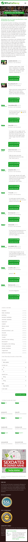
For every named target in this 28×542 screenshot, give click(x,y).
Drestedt (14, 332)
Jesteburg (14, 315)
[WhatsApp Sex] (10, 3)
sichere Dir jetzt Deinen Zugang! (18, 538)
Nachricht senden (13, 77)
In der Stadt (4, 388)
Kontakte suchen (21, 394)
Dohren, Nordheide (14, 346)
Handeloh (14, 310)
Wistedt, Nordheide (14, 348)
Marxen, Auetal (14, 326)
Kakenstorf (14, 321)
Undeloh (14, 324)
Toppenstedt (14, 350)
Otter (14, 328)
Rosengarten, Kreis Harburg (14, 344)
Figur (3, 383)
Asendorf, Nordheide (14, 317)
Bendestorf (14, 335)
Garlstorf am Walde (14, 352)
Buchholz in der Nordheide (14, 63)
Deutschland (8, 476)
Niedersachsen (15, 476)
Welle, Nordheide (14, 313)
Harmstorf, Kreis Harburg (14, 339)
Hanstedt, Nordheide (14, 319)
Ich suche (4, 360)
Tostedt (14, 337)
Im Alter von (4, 365)
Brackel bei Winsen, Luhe (14, 330)
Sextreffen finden (13, 79)
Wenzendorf (14, 341)
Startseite (3, 476)
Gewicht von (5, 374)
